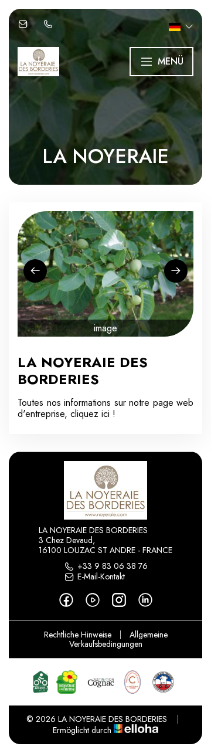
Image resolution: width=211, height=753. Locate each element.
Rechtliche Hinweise (77, 634)
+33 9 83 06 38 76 (112, 566)
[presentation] (35, 271)
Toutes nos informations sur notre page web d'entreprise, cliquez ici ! (105, 408)
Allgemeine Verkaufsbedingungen (118, 639)
